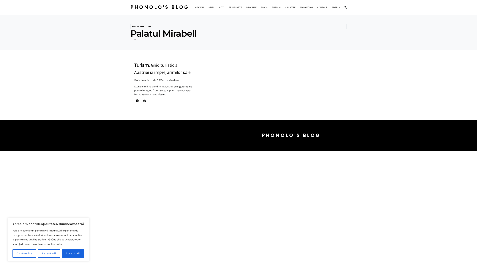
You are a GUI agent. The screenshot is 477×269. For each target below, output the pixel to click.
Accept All (73, 253)
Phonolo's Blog (159, 7)
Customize (24, 253)
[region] (48, 240)
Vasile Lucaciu (141, 80)
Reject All (49, 253)
